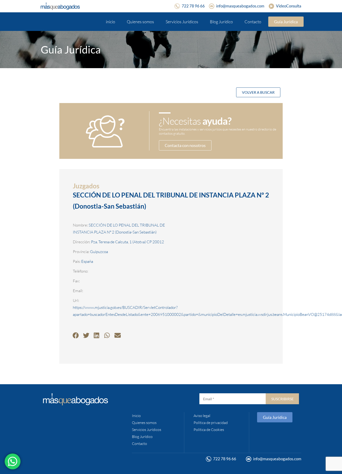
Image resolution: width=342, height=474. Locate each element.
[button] (75, 335)
